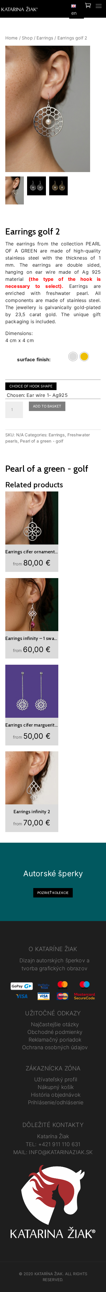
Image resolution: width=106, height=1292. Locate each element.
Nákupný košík (56, 1087)
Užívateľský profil (55, 1079)
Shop (27, 38)
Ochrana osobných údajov (55, 1047)
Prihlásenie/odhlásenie (55, 1102)
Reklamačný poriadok (55, 1040)
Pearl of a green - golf (41, 440)
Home (11, 38)
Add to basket (47, 406)
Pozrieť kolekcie (53, 892)
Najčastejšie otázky (55, 1024)
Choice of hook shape (30, 386)
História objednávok (55, 1095)
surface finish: (34, 359)
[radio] (73, 356)
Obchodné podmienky (54, 1032)
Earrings (45, 38)
